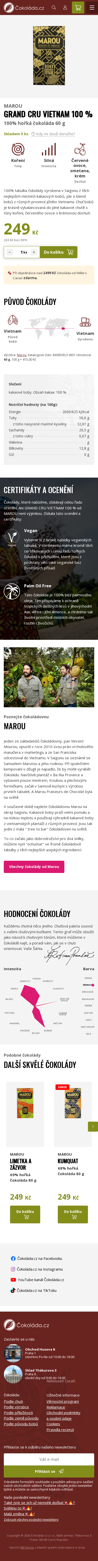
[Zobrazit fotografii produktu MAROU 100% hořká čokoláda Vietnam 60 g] (49, 91)
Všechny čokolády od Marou (34, 866)
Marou (21, 355)
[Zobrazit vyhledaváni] (54, 7)
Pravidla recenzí (60, 1429)
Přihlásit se (45, 1471)
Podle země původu (21, 1418)
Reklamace (55, 1407)
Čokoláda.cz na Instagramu (39, 1269)
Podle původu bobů (21, 1423)
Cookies (53, 1423)
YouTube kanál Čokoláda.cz (40, 1279)
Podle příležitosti (18, 1412)
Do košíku (54, 252)
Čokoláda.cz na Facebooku (39, 1258)
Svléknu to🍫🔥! (18, 1508)
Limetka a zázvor (20, 1164)
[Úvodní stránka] (24, 7)
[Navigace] (92, 7)
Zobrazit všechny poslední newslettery (31, 1520)
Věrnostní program (62, 1401)
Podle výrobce (16, 1406)
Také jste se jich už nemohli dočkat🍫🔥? (39, 1502)
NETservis (27, 1547)
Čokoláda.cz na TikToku (36, 1290)
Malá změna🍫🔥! (19, 1513)
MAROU (13, 106)
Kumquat (68, 1161)
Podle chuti (13, 1401)
